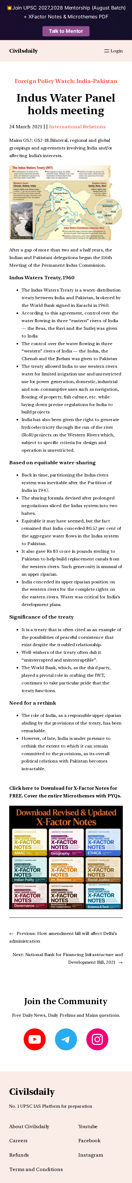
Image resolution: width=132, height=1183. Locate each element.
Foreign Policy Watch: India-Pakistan (66, 81)
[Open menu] (107, 51)
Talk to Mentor (66, 31)
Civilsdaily (23, 50)
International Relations (77, 127)
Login (117, 51)
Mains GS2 (20, 140)
